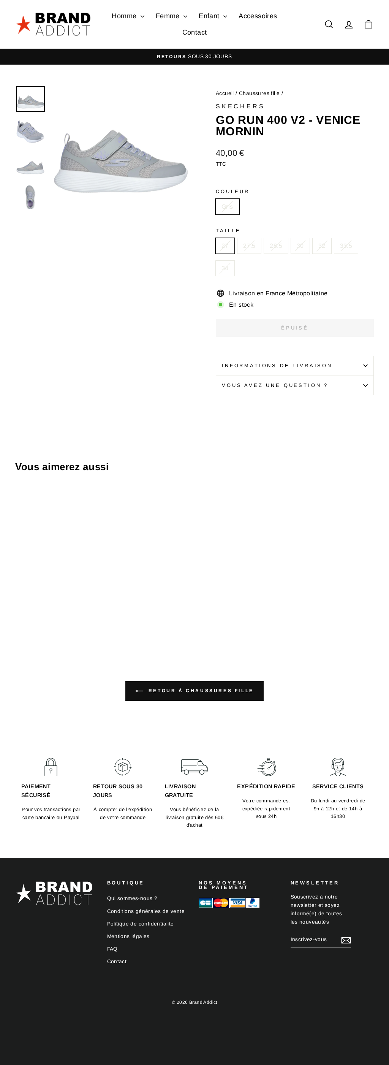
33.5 (346, 245)
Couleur (233, 191)
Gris (227, 206)
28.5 (276, 245)
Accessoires (258, 16)
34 (225, 268)
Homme (125, 16)
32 (322, 245)
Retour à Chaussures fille (200, 690)
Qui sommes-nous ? (132, 898)
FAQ (112, 949)
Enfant (210, 16)
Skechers (240, 106)
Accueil (225, 93)
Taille (228, 230)
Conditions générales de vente (146, 911)
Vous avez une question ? (275, 385)
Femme (169, 16)
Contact (194, 32)
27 (225, 245)
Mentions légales (128, 936)
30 (300, 245)
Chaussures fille (259, 93)
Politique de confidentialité (140, 924)
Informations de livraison (277, 365)
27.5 (249, 245)
